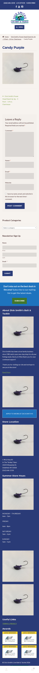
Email (7, 172)
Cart (30, 667)
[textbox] (19, 227)
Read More (6, 372)
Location (20, 3)
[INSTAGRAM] (22, 7)
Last (3, 257)
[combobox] (19, 227)
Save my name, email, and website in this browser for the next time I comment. (19, 196)
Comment (9, 131)
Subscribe (30, 3)
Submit (7, 273)
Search (19, 669)
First (3, 250)
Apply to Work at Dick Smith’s (19, 414)
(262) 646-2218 (9, 3)
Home (7, 37)
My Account (6, 669)
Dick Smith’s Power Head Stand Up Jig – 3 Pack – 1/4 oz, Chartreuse (10, 100)
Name (8, 160)
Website (8, 183)
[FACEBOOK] (16, 7)
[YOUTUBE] (19, 7)
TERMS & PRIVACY (9, 624)
